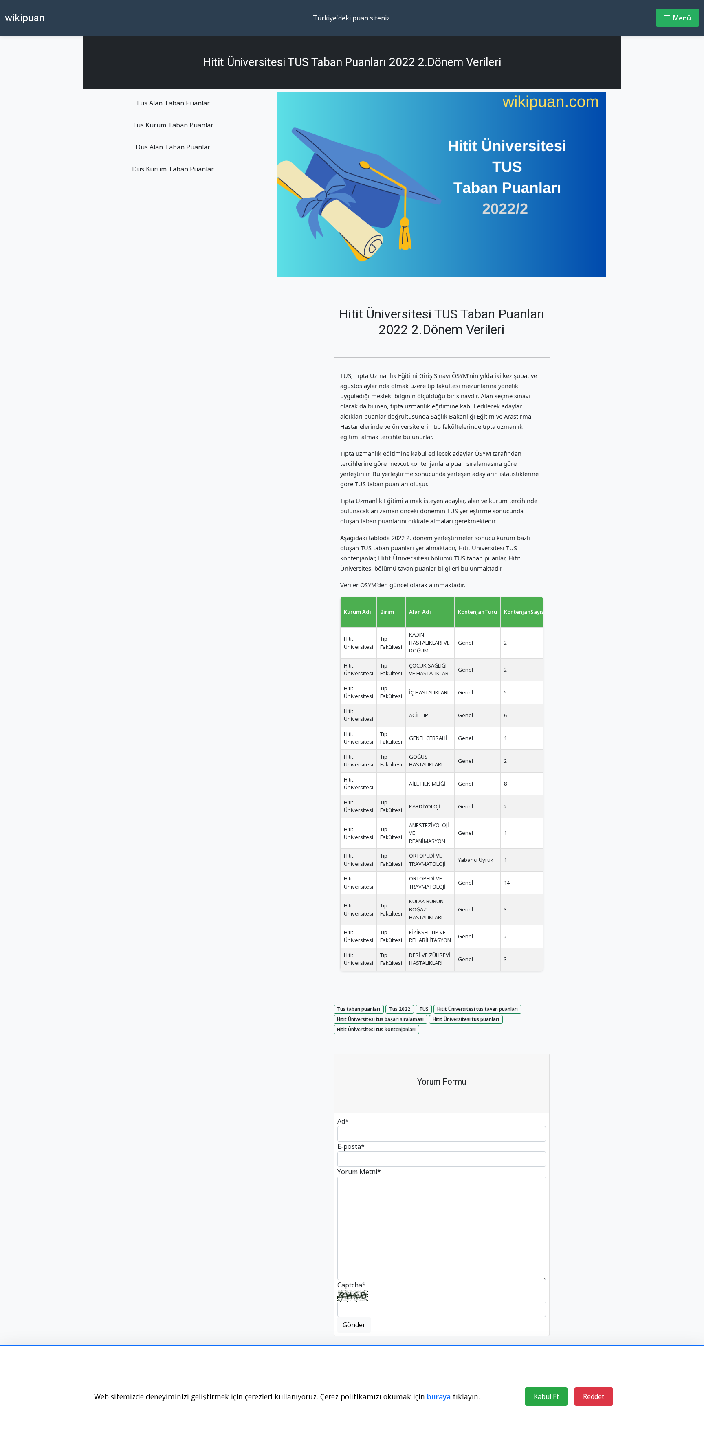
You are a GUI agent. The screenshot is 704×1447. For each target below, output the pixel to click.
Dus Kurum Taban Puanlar (173, 169)
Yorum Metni (359, 1171)
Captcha (351, 1284)
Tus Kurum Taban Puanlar (172, 125)
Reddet (593, 1396)
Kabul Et (546, 1396)
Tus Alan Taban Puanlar (173, 103)
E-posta (351, 1146)
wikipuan (25, 18)
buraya (439, 1396)
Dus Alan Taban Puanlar (173, 147)
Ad (343, 1121)
